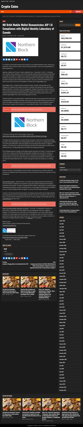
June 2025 (62, 261)
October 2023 (62, 322)
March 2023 (62, 341)
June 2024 (62, 298)
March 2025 (62, 270)
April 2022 (62, 375)
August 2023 (62, 325)
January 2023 (62, 347)
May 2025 (62, 264)
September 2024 (63, 288)
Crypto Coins (9, 6)
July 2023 (62, 328)
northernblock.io (7, 198)
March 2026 (62, 236)
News (4, 21)
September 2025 (63, 251)
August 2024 (62, 291)
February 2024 (63, 310)
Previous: (15, 263)
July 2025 (62, 258)
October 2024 (62, 285)
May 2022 (62, 372)
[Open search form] (70, 11)
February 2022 (63, 381)
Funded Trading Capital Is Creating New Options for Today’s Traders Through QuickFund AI (69, 211)
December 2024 (63, 279)
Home (2, 11)
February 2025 (63, 273)
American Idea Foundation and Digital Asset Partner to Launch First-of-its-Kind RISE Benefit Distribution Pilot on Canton (28, 292)
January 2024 (62, 313)
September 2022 (63, 359)
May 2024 (62, 301)
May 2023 (62, 335)
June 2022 (62, 368)
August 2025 (62, 254)
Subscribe (78, 11)
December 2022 (63, 350)
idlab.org (29, 218)
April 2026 (62, 233)
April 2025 (62, 267)
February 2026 (63, 239)
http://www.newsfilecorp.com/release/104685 (15, 237)
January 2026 (62, 242)
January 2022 (62, 384)
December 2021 (63, 387)
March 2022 (62, 378)
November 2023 (63, 319)
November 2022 (63, 353)
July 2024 (62, 294)
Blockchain (24, 286)
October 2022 (62, 356)
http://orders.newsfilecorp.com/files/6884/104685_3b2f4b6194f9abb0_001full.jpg (25, 136)
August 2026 (62, 221)
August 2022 (62, 362)
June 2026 (62, 227)
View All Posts (8, 254)
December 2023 (63, 316)
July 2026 (62, 224)
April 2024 (62, 304)
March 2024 (62, 307)
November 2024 (63, 282)
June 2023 (62, 331)
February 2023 (63, 344)
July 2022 (62, 365)
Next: (43, 264)
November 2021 (63, 390)
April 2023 (62, 338)
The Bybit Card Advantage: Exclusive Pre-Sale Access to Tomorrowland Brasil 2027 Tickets (11, 291)
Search (61, 21)
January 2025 (62, 276)
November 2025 (63, 248)
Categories (62, 167)
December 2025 (63, 245)
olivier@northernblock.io (9, 225)
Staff (5, 35)
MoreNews (46, 425)
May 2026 (62, 230)
